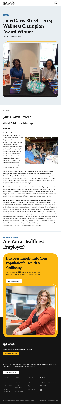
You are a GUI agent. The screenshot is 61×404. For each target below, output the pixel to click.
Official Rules (43, 400)
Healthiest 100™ (7, 386)
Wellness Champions (6, 390)
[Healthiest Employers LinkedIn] (41, 390)
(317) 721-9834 (44, 386)
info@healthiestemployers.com (49, 382)
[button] (56, 3)
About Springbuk (18, 386)
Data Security (31, 389)
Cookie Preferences (53, 400)
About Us (18, 382)
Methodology (19, 391)
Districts (5, 382)
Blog (29, 386)
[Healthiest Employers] (9, 3)
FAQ (29, 382)
